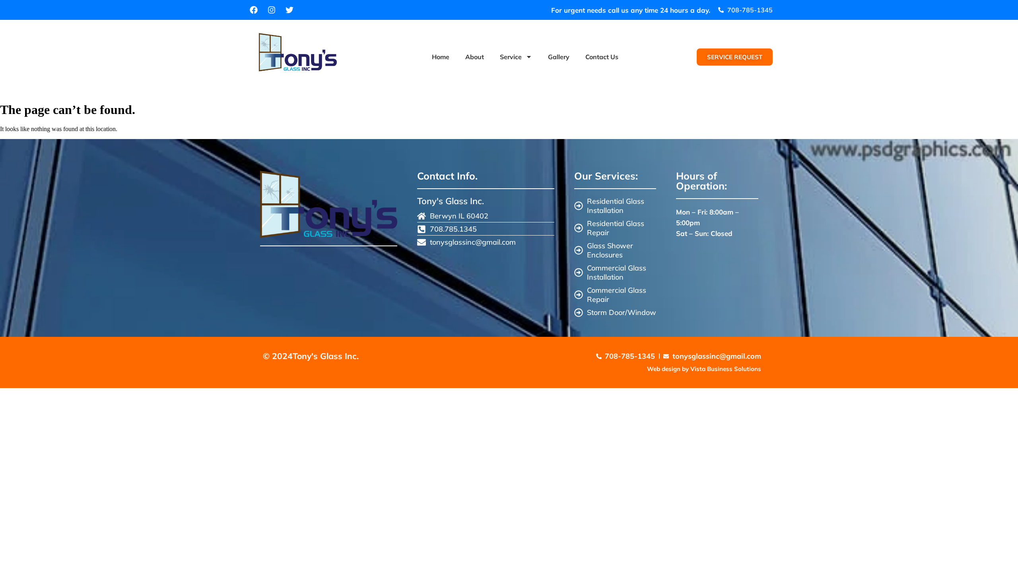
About (474, 57)
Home (440, 57)
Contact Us (601, 57)
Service (511, 57)
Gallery (558, 57)
